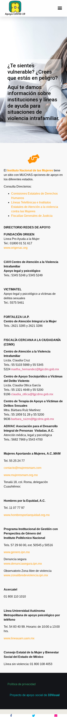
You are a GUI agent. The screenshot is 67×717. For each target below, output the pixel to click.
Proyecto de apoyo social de (35, 695)
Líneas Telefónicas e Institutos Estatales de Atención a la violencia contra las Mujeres (34, 207)
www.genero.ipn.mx (17, 552)
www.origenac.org (16, 247)
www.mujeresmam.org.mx (21, 475)
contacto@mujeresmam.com (22, 467)
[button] (59, 8)
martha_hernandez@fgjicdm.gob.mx (35, 369)
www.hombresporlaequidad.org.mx (27, 515)
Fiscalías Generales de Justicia (31, 215)
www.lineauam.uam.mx (19, 638)
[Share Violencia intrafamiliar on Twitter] (33, 715)
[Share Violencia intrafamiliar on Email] (56, 715)
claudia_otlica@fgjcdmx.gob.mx (32, 394)
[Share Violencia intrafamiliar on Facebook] (11, 715)
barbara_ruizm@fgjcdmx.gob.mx (32, 419)
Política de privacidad (21, 684)
